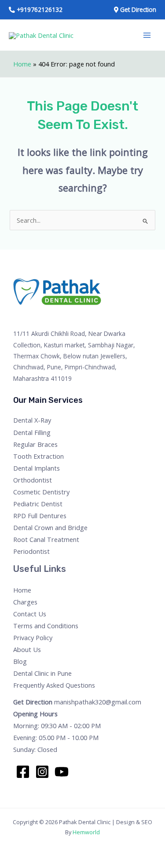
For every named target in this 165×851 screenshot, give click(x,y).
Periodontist (31, 551)
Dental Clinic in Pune (42, 673)
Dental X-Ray (32, 420)
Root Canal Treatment (46, 539)
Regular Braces (35, 444)
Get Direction (32, 701)
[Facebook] (23, 771)
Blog (20, 661)
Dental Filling (32, 432)
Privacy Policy (32, 637)
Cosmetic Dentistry (41, 491)
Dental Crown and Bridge (50, 527)
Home (22, 63)
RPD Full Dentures (39, 515)
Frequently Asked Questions (54, 685)
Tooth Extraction (38, 456)
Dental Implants (36, 468)
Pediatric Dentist (37, 503)
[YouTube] (61, 771)
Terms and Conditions (45, 625)
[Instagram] (42, 771)
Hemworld (86, 832)
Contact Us (29, 613)
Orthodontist (32, 479)
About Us (27, 649)
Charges (25, 601)
